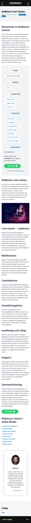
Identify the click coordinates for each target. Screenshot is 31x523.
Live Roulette (11, 133)
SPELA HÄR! (11, 166)
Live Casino (10, 107)
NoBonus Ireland (7, 441)
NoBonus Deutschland (8, 439)
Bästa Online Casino (11, 14)
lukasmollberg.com (18, 490)
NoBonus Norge (7, 444)
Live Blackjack (11, 122)
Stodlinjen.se (21, 170)
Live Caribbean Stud (12, 126)
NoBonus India (6, 436)
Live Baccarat (11, 119)
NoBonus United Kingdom (9, 426)
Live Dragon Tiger (12, 130)
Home (3, 14)
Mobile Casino (11, 103)
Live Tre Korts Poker (13, 141)
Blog (3, 512)
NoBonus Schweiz (7, 434)
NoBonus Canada (7, 428)
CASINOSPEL (15, 113)
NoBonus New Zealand (9, 431)
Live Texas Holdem (12, 137)
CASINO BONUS (15, 147)
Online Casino (10, 99)
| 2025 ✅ (9, 519)
